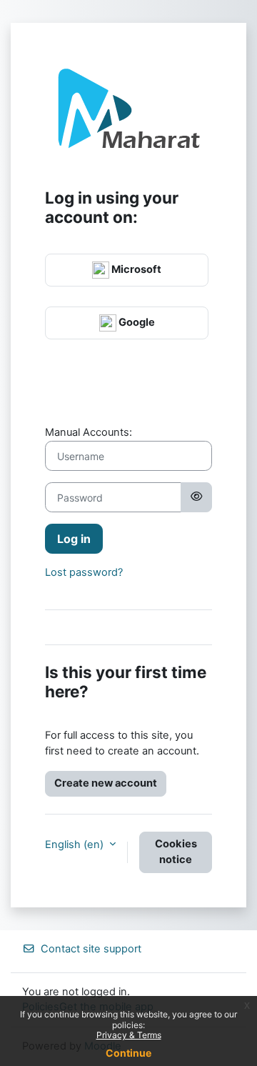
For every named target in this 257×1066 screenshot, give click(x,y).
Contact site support (91, 948)
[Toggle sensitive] (196, 497)
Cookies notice (176, 851)
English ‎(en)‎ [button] (75, 844)
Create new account (105, 783)
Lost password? (84, 572)
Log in (74, 539)
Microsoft (135, 269)
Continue (128, 1053)
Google (135, 322)
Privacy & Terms (128, 1035)
